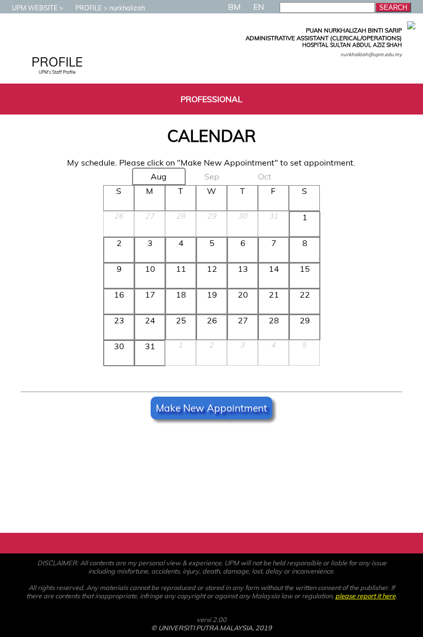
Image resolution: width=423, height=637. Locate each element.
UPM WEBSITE (35, 8)
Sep (211, 176)
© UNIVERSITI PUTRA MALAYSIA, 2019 (211, 628)
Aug (159, 176)
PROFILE (88, 8)
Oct (264, 176)
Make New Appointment (211, 408)
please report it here (365, 596)
